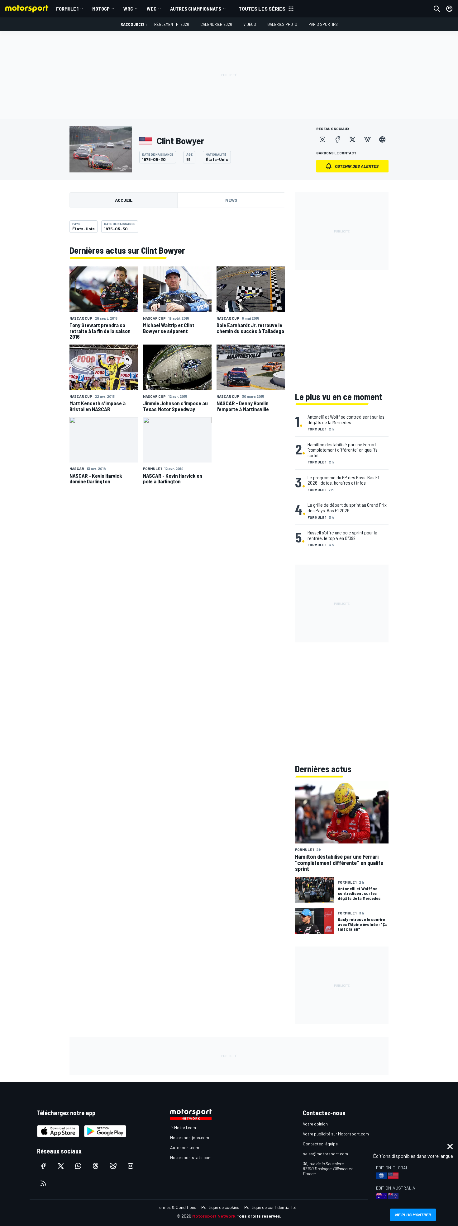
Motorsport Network (214, 1216)
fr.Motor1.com (183, 1127)
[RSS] (43, 1183)
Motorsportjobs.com (189, 1137)
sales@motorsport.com (325, 1153)
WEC (151, 9)
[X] (352, 139)
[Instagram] (322, 139)
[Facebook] (337, 139)
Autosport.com (184, 1147)
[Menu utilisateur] (449, 8)
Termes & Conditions (176, 1207)
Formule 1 (67, 9)
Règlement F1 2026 (171, 24)
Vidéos (249, 24)
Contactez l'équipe (320, 1143)
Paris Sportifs (323, 24)
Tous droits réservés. (258, 1216)
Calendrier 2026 (216, 24)
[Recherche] (437, 8)
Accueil (123, 200)
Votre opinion (315, 1123)
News (231, 200)
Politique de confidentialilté (270, 1207)
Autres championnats (195, 9)
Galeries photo (282, 24)
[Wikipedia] (367, 139)
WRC (128, 9)
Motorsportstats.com (191, 1157)
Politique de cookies (220, 1207)
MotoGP (101, 9)
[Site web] (382, 139)
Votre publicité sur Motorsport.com (336, 1133)
